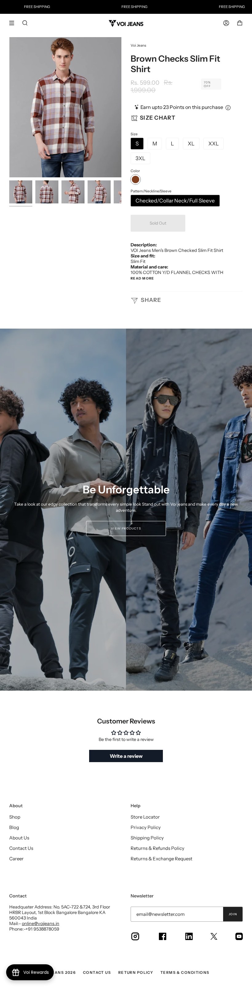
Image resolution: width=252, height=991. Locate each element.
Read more (142, 278)
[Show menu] (13, 23)
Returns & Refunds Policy (157, 848)
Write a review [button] (126, 756)
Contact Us (21, 848)
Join (233, 914)
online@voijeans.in (40, 923)
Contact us (97, 972)
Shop (14, 817)
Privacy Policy (146, 827)
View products (126, 528)
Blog (14, 827)
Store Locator (145, 817)
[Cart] (240, 23)
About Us (19, 838)
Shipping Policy (147, 838)
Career (16, 859)
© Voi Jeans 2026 (56, 972)
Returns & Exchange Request (161, 859)
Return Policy (135, 972)
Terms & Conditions (185, 972)
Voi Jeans (138, 45)
